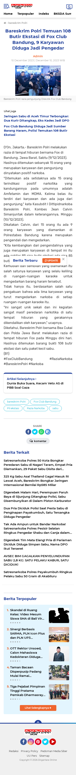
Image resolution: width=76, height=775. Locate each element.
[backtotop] (38, 723)
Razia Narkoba (36, 408)
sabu (55, 408)
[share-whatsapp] (41, 432)
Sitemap (44, 755)
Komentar (39, 441)
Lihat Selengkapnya (37, 707)
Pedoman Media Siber (54, 751)
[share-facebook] (28, 432)
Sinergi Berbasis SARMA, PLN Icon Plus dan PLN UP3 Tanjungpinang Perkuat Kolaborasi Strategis (27, 633)
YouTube (55, 747)
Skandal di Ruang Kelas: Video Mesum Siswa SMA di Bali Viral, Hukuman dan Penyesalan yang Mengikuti (27, 614)
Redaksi (13, 751)
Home (8, 14)
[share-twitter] (35, 432)
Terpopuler (25, 14)
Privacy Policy (29, 751)
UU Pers (32, 755)
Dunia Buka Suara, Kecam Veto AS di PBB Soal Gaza (35, 385)
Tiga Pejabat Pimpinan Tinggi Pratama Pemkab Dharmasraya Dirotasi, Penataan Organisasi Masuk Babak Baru (27, 690)
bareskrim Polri (16, 401)
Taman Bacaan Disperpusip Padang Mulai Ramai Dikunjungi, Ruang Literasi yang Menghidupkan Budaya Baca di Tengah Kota (25, 671)
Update (52, 260)
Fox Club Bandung (45, 401)
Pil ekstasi (13, 408)
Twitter (47, 747)
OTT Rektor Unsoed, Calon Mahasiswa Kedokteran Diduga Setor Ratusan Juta (25, 652)
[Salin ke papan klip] (48, 432)
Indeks (44, 14)
